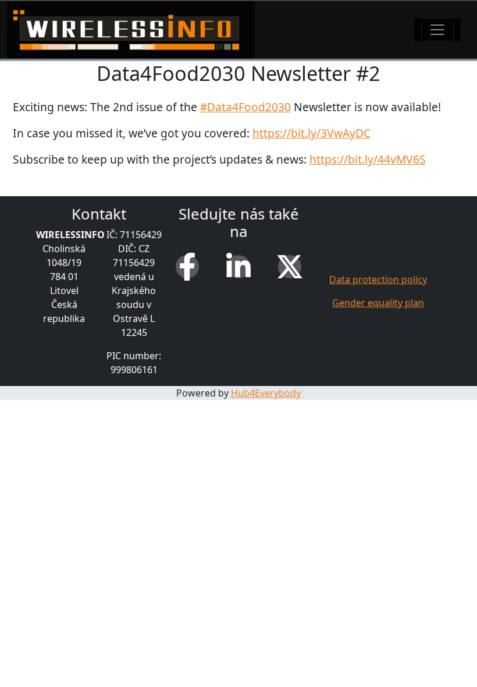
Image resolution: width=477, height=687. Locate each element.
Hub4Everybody (266, 393)
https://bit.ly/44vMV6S (367, 159)
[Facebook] (187, 266)
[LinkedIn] (238, 266)
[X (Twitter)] (289, 266)
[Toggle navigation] (437, 29)
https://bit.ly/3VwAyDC (311, 133)
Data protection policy (378, 279)
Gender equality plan (378, 302)
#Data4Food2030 (245, 107)
